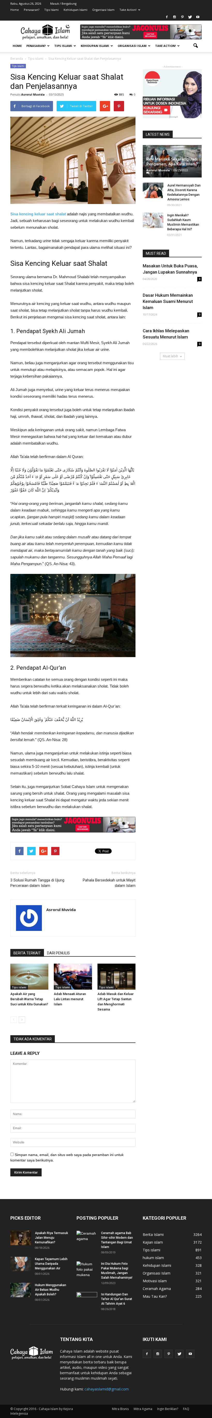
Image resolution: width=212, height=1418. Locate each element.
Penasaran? (31, 10)
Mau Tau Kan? (155, 1296)
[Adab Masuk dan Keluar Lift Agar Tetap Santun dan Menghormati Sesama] (116, 977)
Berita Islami (153, 1234)
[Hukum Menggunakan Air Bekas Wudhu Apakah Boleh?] (20, 1290)
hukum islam (153, 1257)
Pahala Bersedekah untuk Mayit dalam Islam (109, 883)
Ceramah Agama (157, 1288)
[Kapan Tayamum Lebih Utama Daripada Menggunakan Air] (20, 1264)
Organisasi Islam (103, 10)
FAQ (186, 1409)
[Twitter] (190, 17)
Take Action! (128, 10)
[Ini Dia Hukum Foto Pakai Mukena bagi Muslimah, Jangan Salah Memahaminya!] (87, 1269)
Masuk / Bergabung (63, 3)
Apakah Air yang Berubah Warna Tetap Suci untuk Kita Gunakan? (29, 999)
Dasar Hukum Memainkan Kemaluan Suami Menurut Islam (168, 301)
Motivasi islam (155, 1280)
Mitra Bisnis (120, 1409)
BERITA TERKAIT (27, 953)
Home (14, 10)
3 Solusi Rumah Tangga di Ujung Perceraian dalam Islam (37, 883)
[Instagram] (174, 17)
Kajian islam (153, 1242)
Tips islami (18, 66)
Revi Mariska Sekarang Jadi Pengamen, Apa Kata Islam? (172, 161)
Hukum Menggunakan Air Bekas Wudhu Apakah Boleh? (50, 1289)
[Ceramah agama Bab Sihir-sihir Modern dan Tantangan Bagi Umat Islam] (87, 1238)
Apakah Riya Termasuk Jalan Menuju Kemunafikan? (51, 1237)
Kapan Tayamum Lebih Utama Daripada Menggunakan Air (51, 1263)
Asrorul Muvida (33, 94)
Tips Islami (51, 10)
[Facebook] (167, 17)
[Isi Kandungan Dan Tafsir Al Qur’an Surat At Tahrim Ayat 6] (87, 1297)
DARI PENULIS (58, 953)
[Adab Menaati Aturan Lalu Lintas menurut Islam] (73, 977)
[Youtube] (198, 17)
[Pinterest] (182, 17)
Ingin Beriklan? (167, 1409)
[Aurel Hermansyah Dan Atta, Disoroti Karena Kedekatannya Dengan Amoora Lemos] (153, 190)
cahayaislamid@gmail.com (107, 1389)
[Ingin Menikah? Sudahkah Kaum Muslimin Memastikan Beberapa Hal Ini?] (153, 220)
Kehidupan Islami (75, 10)
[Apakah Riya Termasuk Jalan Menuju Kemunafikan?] (20, 1238)
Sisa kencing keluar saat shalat (38, 214)
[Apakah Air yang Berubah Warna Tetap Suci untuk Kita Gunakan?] (29, 977)
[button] (195, 46)
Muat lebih (170, 356)
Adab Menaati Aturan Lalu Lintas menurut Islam (70, 999)
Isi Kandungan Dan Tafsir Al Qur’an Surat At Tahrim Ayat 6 (116, 1299)
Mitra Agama (143, 1409)
